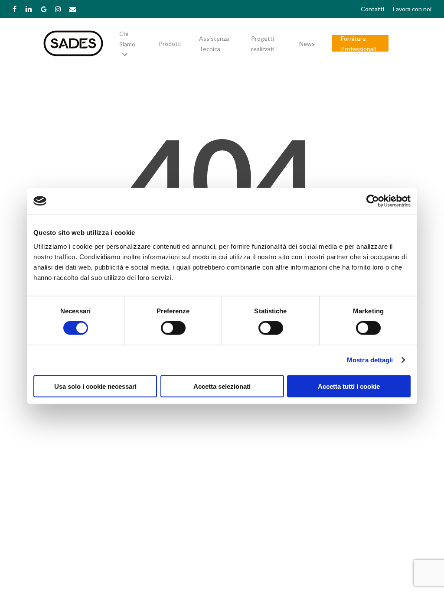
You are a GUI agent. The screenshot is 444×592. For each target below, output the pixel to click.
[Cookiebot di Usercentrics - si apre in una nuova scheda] (373, 201)
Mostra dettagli (370, 360)
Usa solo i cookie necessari (95, 386)
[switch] (173, 328)
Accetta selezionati (222, 386)
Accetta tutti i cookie (349, 386)
